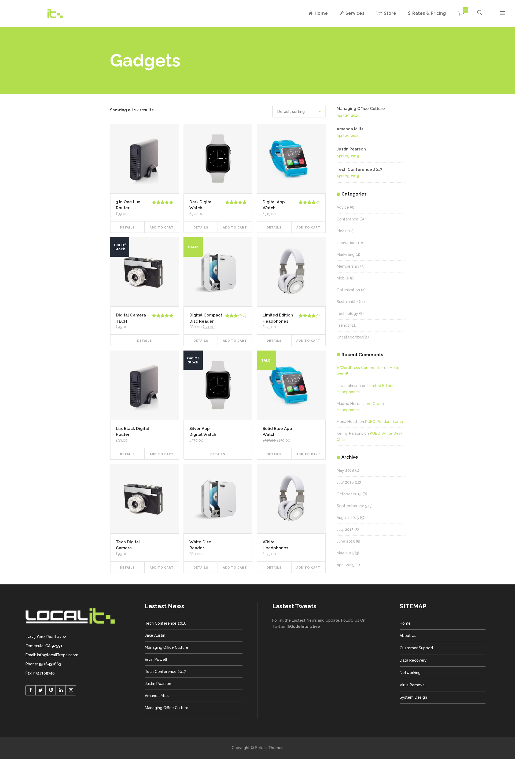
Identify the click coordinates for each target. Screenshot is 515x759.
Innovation (346, 243)
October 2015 (349, 494)
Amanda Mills (350, 129)
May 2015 (345, 553)
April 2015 (345, 565)
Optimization (348, 290)
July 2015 (345, 529)
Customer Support (416, 648)
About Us (408, 635)
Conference (347, 219)
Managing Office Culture (361, 108)
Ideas (341, 231)
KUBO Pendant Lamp (384, 421)
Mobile (343, 278)
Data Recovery (413, 660)
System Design (413, 697)
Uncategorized (350, 337)
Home (405, 623)
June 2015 (346, 541)
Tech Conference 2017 (359, 169)
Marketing (346, 254)
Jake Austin (155, 635)
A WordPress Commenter (360, 368)
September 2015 (352, 506)
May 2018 (345, 470)
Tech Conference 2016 (165, 623)
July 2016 (345, 482)
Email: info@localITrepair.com (51, 655)
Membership (348, 266)
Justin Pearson (351, 149)
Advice (343, 207)
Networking (410, 672)
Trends (343, 325)
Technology (347, 313)
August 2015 (348, 517)
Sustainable (347, 302)
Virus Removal (413, 685)
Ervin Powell (156, 659)
